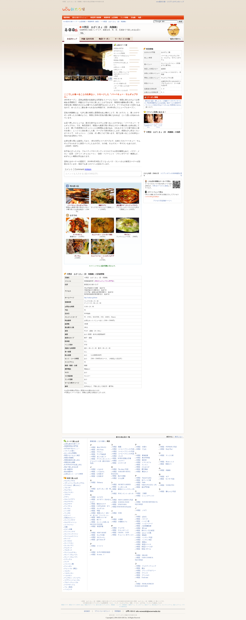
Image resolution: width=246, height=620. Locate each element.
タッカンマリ (69, 545)
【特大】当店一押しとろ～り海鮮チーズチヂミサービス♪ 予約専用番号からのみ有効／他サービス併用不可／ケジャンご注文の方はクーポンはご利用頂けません (162, 103)
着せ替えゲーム (156, 604)
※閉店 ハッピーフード (144, 523)
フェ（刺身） (69, 587)
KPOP (78, 604)
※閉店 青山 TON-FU (98, 447)
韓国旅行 (124, 604)
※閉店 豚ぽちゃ (142, 471)
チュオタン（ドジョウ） (72, 578)
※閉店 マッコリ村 (166, 455)
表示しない (179, 437)
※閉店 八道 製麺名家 (143, 526)
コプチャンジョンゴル (72, 580)
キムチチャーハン (70, 522)
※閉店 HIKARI (141, 555)
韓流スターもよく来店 (72, 455)
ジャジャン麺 (69, 564)
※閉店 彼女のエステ (98, 504)
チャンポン (68, 566)
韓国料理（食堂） (94, 21)
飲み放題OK (68, 471)
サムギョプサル (69, 481)
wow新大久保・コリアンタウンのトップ (170, 2)
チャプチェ (68, 506)
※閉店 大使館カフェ (119, 522)
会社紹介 (87, 611)
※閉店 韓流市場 (97, 526)
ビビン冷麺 (68, 529)
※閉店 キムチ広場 (97, 535)
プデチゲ (67, 494)
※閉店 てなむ (141, 449)
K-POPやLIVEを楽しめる (73, 465)
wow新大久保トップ (70, 21)
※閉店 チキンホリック (120, 530)
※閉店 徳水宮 (141, 460)
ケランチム (68, 559)
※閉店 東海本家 (142, 455)
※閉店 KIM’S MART (98, 533)
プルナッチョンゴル (71, 582)
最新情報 (67, 17)
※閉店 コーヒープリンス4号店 (123, 454)
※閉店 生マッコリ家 (143, 480)
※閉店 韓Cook (141, 528)
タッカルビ (68, 541)
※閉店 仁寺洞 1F (97, 474)
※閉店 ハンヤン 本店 (144, 540)
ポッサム (67, 508)
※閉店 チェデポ (118, 528)
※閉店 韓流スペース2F (144, 547)
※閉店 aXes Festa (97, 450)
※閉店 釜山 (140, 568)
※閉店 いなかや (97, 469)
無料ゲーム (132, 604)
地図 (139, 17)
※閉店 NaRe (140, 482)
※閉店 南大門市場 (142, 487)
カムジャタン (69, 492)
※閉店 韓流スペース (143, 544)
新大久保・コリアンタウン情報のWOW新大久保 (123, 615)
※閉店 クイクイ (97, 546)
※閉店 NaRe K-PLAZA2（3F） (147, 485)
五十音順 (101, 441)
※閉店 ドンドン (142, 465)
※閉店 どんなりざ (142, 467)
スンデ (66, 561)
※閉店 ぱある (141, 517)
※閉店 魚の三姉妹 (119, 476)
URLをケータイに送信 (160, 186)
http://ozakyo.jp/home (90, 298)
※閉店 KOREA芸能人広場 (121, 458)
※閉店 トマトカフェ (143, 462)
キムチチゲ (68, 504)
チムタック (68, 548)
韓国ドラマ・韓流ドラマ (68, 604)
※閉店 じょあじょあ (119, 487)
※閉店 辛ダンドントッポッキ (123, 493)
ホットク (67, 538)
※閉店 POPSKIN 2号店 (168, 447)
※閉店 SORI (117, 513)
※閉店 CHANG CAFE (120, 532)
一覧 (110, 78)
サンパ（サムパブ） (71, 555)
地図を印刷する (175, 39)
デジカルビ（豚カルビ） (72, 485)
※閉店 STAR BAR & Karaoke (121, 507)
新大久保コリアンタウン (103, 604)
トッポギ (67, 511)
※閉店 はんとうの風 (143, 533)
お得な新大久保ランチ (72, 444)
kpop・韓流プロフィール (88, 604)
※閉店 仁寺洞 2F (97, 476)
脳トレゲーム (177, 604)
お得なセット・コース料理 (73, 474)
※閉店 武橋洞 (165, 470)
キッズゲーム (140, 604)
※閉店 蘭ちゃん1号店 (168, 491)
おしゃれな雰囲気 (70, 453)
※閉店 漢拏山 (141, 542)
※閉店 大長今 (141, 447)
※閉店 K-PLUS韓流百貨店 (100, 552)
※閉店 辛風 (95, 511)
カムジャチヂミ (69, 499)
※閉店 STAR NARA (119, 504)
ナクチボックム (69, 585)
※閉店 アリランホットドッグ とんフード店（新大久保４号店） (100, 461)
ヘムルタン (68, 575)
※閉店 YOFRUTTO (167, 485)
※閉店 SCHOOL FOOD (120, 502)
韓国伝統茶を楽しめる (72, 460)
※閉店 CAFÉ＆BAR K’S (100, 506)
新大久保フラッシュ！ (80, 17)
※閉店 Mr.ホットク (167, 462)
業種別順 (93, 441)
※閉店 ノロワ (141, 510)
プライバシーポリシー (102, 611)
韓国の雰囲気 (69, 458)
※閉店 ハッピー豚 (142, 521)
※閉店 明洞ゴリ (166, 464)
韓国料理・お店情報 (111, 17)
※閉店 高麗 (116, 447)
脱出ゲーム (148, 604)
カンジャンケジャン (71, 534)
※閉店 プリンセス (142, 575)
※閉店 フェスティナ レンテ (146, 566)
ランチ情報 (124, 17)
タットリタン (69, 543)
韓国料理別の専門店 (71, 446)
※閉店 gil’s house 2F (98, 540)
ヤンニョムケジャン (71, 536)
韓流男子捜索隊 (95, 17)
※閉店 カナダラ (97, 497)
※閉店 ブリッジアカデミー (146, 570)
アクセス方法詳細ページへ (162, 201)
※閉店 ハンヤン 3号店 (144, 537)
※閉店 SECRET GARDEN (121, 484)
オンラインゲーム (167, 604)
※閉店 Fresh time (142, 577)
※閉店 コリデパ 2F (119, 463)
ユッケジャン (69, 525)
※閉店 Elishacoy (97, 482)
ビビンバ (67, 515)
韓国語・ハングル (116, 604)
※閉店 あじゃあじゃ (98, 456)
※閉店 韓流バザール (143, 549)
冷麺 (65, 527)
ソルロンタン (69, 573)
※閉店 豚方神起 (142, 469)
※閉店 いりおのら (97, 471)
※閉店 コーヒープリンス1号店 (123, 449)
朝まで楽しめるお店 (71, 467)
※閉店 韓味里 (141, 535)
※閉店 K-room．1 (97, 554)
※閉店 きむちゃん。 (98, 537)
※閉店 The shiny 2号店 (120, 469)
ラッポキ (67, 513)
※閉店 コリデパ (118, 461)
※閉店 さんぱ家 (118, 478)
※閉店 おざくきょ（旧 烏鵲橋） (114, 21)
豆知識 (133, 17)
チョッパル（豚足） (71, 568)
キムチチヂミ (69, 501)
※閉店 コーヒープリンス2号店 (123, 451)
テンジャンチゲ (69, 531)
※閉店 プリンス (142, 573)
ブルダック (68, 550)
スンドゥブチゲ (69, 520)
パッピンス (68, 589)
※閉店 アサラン (97, 452)
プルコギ (67, 488)
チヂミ (66, 497)
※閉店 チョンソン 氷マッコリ (123, 535)
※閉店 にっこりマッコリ (145, 496)
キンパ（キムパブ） (71, 557)
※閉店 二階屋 (141, 493)
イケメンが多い (69, 451)
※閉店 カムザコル (97, 508)
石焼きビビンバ (69, 518)
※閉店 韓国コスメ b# (98, 517)
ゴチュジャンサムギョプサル (74, 483)
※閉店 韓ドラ (96, 520)
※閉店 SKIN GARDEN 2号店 (122, 500)
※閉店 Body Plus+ (166, 449)
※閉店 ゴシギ (117, 456)
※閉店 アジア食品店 (98, 454)
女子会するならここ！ (72, 448)
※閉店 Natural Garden (143, 478)
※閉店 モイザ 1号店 (167, 479)
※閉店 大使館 (117, 519)
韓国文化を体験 (69, 462)
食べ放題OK (68, 469)
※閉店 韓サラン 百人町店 (145, 530)
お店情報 (82, 21)
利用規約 (118, 611)
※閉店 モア (164, 476)
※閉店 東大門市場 (143, 458)
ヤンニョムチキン (70, 552)
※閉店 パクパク (142, 519)
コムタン (67, 571)
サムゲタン (68, 490)
